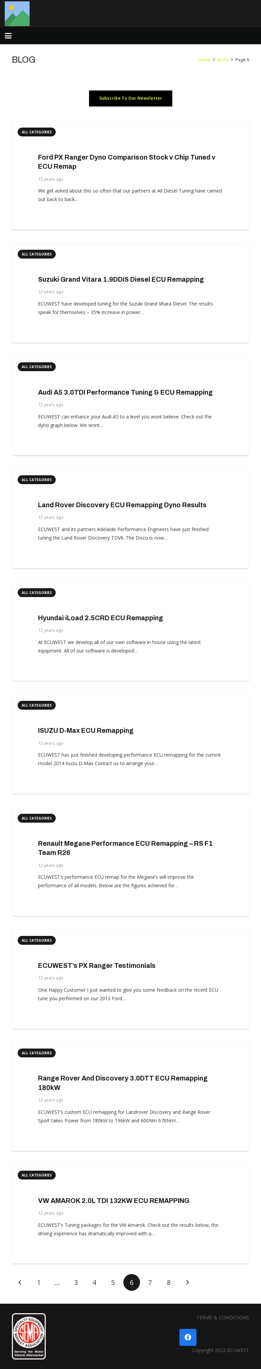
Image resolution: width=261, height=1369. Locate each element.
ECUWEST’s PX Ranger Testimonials (97, 965)
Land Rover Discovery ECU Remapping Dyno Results (122, 505)
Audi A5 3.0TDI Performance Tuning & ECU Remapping (125, 392)
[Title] (17, 13)
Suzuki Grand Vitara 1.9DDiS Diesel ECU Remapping (121, 279)
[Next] (187, 1282)
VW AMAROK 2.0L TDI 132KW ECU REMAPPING (113, 1200)
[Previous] (20, 1282)
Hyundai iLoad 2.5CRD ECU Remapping (100, 618)
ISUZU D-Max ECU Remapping (86, 730)
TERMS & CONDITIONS (222, 1317)
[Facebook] (187, 1337)
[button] (8, 35)
